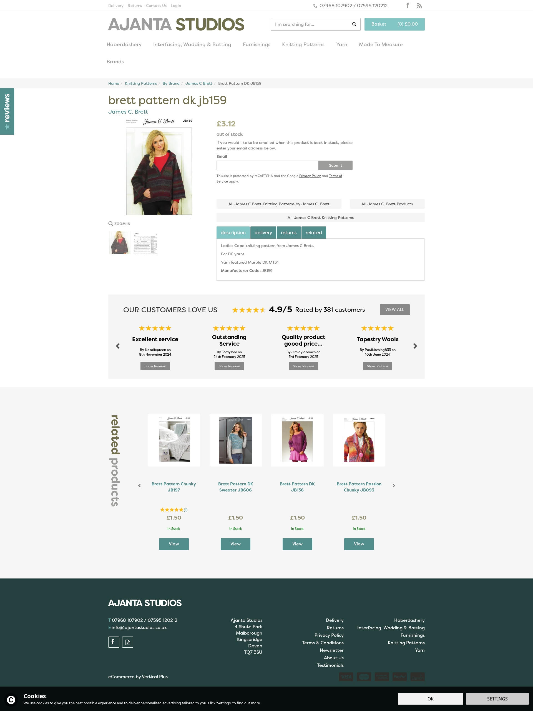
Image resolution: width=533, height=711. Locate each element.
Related (314, 232)
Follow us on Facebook (408, 5)
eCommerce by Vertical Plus (138, 677)
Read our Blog (419, 5)
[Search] (356, 24)
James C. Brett (128, 111)
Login (176, 5)
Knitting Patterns (406, 643)
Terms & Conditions (323, 643)
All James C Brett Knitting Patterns (321, 217)
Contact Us (156, 5)
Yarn (420, 650)
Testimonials (330, 665)
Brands (115, 61)
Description (233, 232)
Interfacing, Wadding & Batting (391, 628)
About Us (334, 658)
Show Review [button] (155, 366)
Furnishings (413, 635)
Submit (335, 165)
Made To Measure (381, 44)
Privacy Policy (310, 176)
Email (222, 156)
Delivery (263, 232)
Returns (289, 232)
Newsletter (332, 650)
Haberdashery (409, 620)
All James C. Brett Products (387, 203)
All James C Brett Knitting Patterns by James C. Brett (279, 203)
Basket (378, 24)
